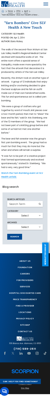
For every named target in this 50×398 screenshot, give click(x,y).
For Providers (25, 280)
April (26, 11)
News (10, 11)
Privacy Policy (25, 318)
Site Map (25, 325)
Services (25, 286)
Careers (25, 274)
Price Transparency (25, 299)
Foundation (25, 267)
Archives (12, 222)
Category (12, 211)
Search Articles (16, 199)
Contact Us (25, 331)
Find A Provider (25, 306)
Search (14, 236)
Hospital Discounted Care (25, 293)
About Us (25, 261)
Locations (25, 312)
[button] (45, 4)
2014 (18, 11)
